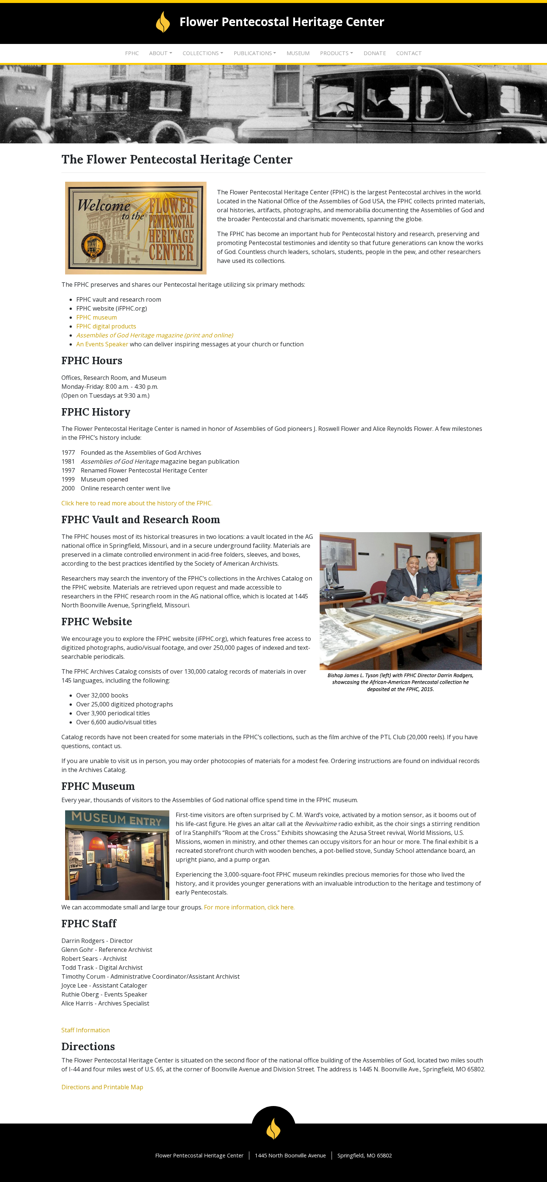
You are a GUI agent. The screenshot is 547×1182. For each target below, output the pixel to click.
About (158, 53)
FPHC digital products (106, 326)
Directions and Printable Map (102, 1087)
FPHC (132, 53)
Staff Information (85, 1030)
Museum (298, 53)
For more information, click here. (249, 907)
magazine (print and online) (154, 335)
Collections (201, 53)
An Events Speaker (102, 344)
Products (334, 53)
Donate (375, 53)
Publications (253, 53)
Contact (409, 53)
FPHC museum (96, 317)
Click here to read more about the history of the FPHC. (136, 503)
